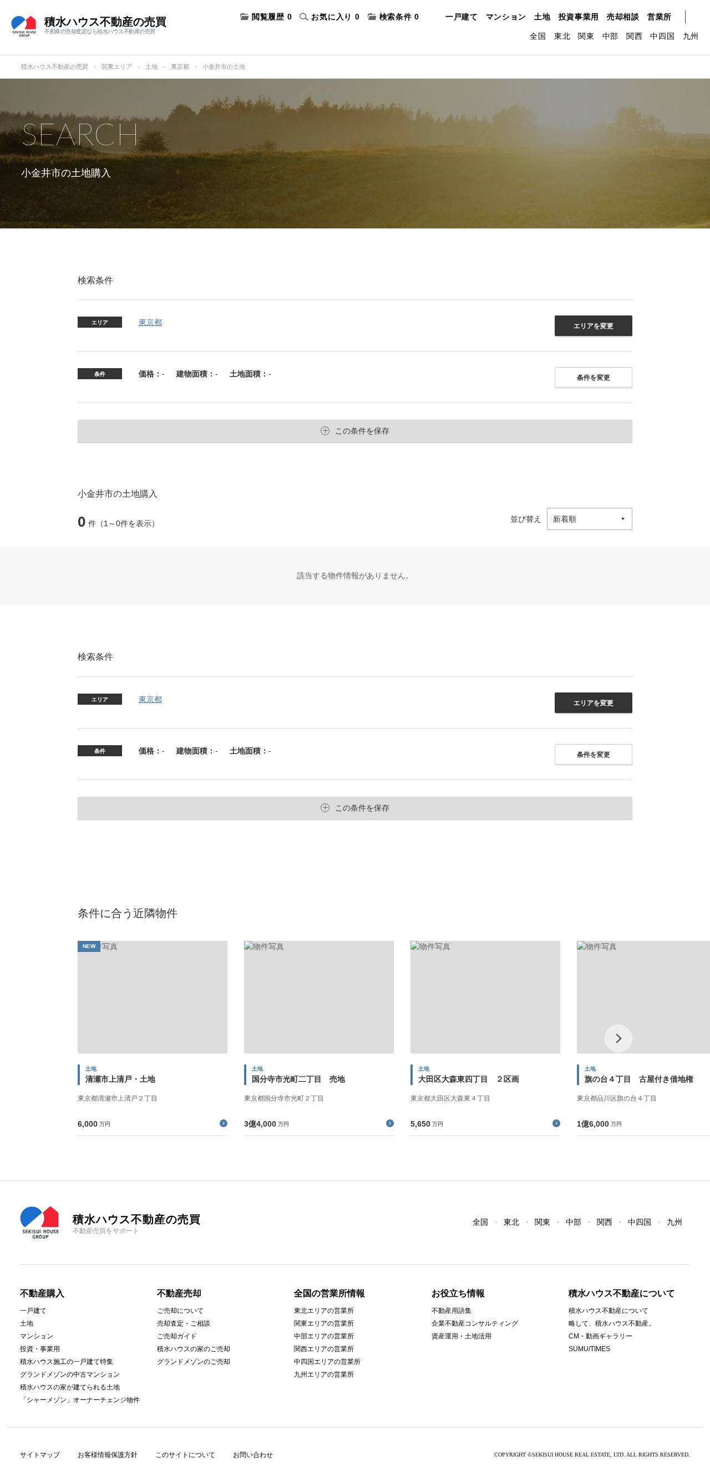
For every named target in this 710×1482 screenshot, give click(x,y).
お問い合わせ (253, 1455)
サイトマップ (40, 1455)
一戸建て (461, 16)
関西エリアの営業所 (324, 1349)
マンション (506, 16)
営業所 (659, 16)
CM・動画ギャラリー (600, 1336)
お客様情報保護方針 (108, 1455)
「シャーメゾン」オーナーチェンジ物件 (80, 1400)
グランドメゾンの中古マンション (70, 1374)
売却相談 (623, 16)
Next (618, 1038)
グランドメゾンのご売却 (193, 1362)
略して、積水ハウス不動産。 (612, 1323)
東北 (562, 36)
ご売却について (180, 1311)
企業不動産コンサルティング (475, 1323)
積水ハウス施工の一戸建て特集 (66, 1362)
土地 (542, 16)
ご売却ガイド (177, 1336)
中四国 (662, 36)
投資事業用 (579, 16)
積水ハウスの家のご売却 (193, 1349)
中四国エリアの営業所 (327, 1362)
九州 (691, 36)
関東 (586, 36)
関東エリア (117, 66)
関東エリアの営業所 (324, 1323)
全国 (538, 36)
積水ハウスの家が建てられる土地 (70, 1387)
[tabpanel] (152, 1038)
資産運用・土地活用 (461, 1336)
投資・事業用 (40, 1349)
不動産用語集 (451, 1311)
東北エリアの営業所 (324, 1311)
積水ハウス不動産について (608, 1311)
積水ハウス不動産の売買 (54, 66)
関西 (634, 36)
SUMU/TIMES (589, 1349)
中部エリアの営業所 (324, 1336)
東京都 (180, 66)
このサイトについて (185, 1455)
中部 (610, 36)
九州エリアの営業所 (324, 1374)
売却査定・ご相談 (183, 1323)
